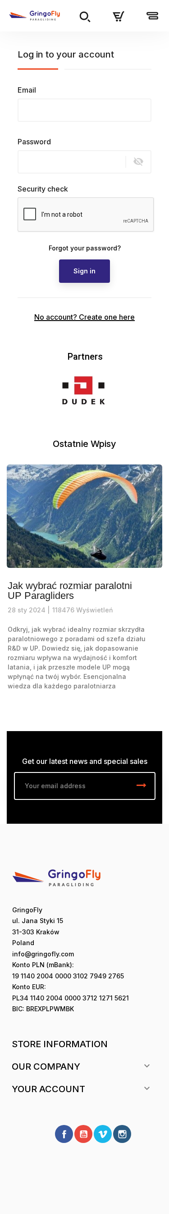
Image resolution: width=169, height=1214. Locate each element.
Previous (24, 390)
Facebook (64, 1134)
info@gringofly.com (43, 954)
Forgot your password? (85, 248)
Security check (43, 188)
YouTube (83, 1134)
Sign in (84, 271)
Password (34, 141)
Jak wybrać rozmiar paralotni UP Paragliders (70, 591)
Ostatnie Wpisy (84, 443)
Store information (60, 1044)
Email (27, 89)
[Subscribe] (141, 786)
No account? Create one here (84, 316)
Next (144, 390)
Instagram (122, 1134)
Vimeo (103, 1134)
